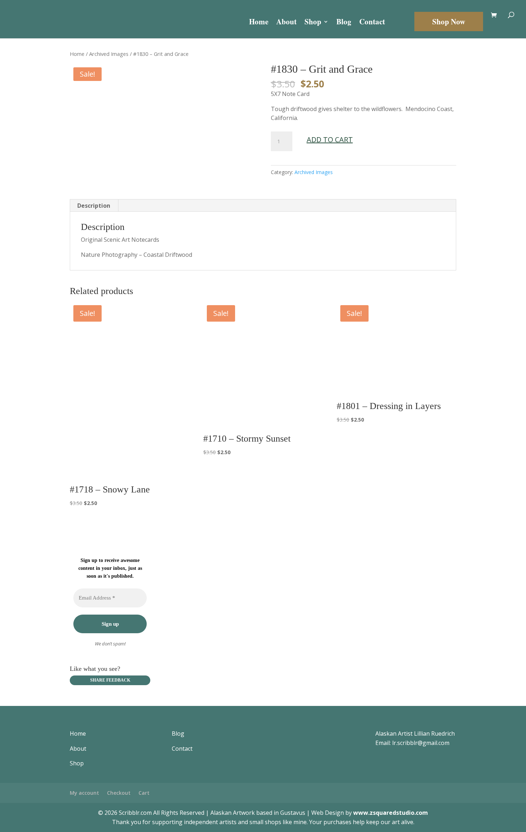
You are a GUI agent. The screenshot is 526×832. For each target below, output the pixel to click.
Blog (343, 23)
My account (84, 792)
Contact (372, 23)
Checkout (119, 792)
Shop (313, 23)
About (286, 23)
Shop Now (448, 21)
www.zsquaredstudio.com (390, 813)
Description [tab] (93, 206)
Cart (144, 792)
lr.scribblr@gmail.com (420, 743)
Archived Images (108, 53)
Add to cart (330, 139)
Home (258, 23)
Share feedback (110, 680)
